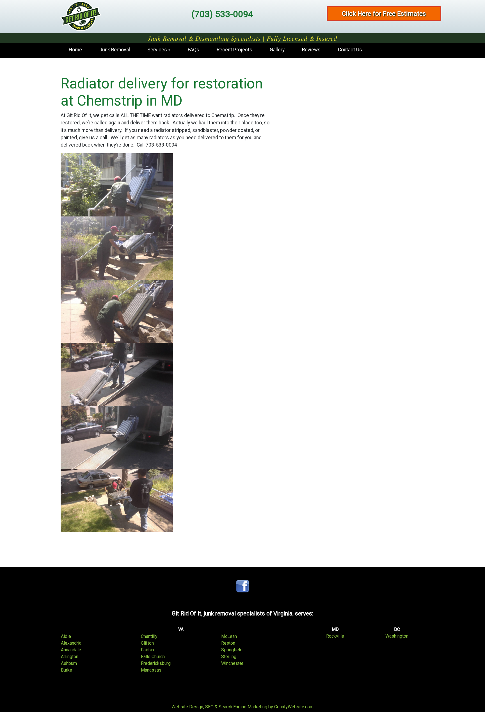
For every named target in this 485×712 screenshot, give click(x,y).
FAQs (193, 50)
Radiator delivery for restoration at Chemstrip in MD (162, 92)
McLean (229, 636)
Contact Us (350, 50)
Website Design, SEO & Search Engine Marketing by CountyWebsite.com (242, 706)
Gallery (277, 50)
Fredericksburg (156, 663)
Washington (396, 636)
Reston (228, 643)
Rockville (335, 636)
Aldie (66, 636)
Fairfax (147, 649)
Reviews (311, 50)
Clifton (147, 643)
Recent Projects (234, 50)
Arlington (69, 656)
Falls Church (153, 656)
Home (75, 50)
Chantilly (149, 636)
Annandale (71, 649)
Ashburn (69, 663)
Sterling (228, 656)
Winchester (232, 663)
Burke (66, 670)
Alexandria (71, 643)
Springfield (231, 649)
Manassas (151, 670)
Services (157, 50)
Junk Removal (114, 50)
